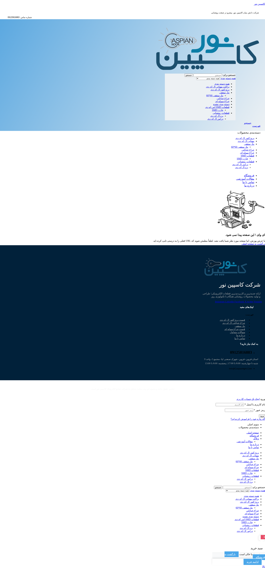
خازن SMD (217, 110)
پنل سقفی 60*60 (214, 95)
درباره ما (254, 444)
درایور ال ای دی (215, 119)
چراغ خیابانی (223, 98)
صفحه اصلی (252, 432)
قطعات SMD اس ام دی (217, 107)
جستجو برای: (229, 75)
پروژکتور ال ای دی (220, 89)
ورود (262, 416)
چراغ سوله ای (222, 101)
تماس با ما (239, 338)
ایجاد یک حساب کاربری (248, 399)
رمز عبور (259, 410)
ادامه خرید (253, 561)
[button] (232, 314)
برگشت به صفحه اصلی (253, 243)
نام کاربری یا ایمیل (255, 404)
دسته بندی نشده (221, 104)
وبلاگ (256, 438)
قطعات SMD (252, 470)
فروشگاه (254, 435)
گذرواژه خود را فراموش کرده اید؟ (248, 419)
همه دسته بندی (221, 84)
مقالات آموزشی (245, 441)
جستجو (189, 75)
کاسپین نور (259, 4)
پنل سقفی (224, 92)
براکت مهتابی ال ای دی (217, 86)
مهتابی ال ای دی (250, 455)
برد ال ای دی (216, 116)
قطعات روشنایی (221, 113)
